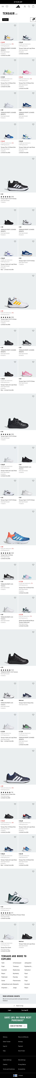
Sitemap (20, 1041)
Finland (21, 1075)
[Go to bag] (33, 6)
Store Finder (21, 1050)
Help (4, 1050)
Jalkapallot (27, 963)
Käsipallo (16, 984)
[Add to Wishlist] (15, 26)
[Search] (29, 6)
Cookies (5, 1064)
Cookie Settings (7, 1060)
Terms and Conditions (9, 1069)
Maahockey (16, 970)
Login (9, 1010)
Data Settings (21, 1060)
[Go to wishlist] (7, 6)
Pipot (26, 973)
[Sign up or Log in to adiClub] (25, 6)
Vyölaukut (27, 970)
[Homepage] (18, 7)
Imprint (5, 1046)
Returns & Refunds (23, 1037)
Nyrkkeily (16, 973)
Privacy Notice (22, 1064)
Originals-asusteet (4, 988)
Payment (20, 1046)
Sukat (3, 980)
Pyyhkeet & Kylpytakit (27, 967)
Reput (3, 973)
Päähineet (4, 977)
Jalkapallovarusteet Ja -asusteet (7, 984)
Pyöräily (15, 977)
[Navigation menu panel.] (3, 6)
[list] (15, 19)
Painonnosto (16, 980)
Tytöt (2, 963)
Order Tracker (6, 1041)
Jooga (15, 987)
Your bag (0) (24, 1010)
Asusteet (4, 970)
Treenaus (16, 966)
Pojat (2, 966)
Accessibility (21, 1069)
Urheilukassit (17, 963)
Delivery (5, 1037)
